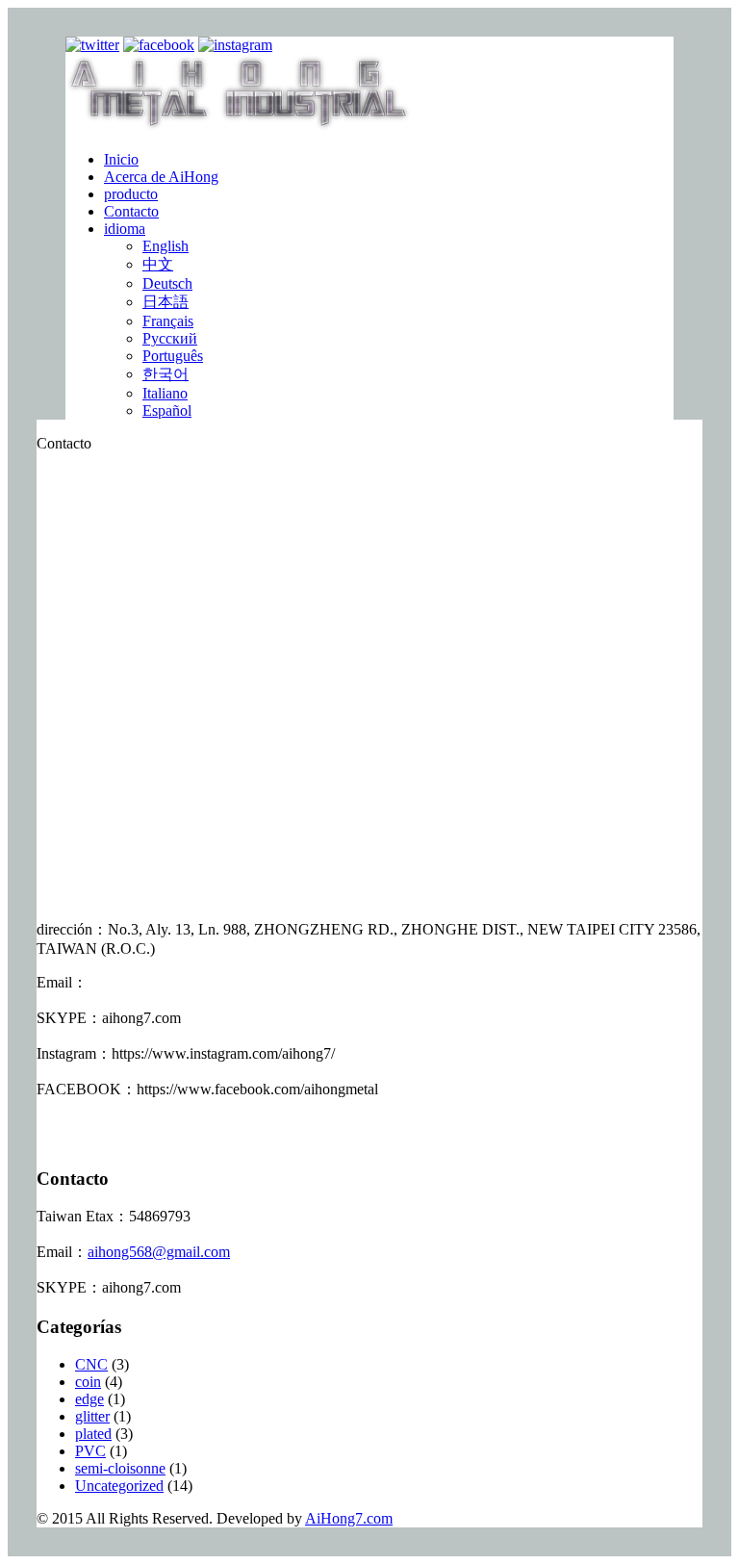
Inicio (121, 159)
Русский (169, 338)
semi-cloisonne (120, 1468)
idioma (124, 228)
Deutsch (167, 283)
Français (167, 321)
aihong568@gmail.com (159, 1252)
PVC (90, 1451)
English (165, 246)
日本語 (165, 302)
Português (172, 355)
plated (93, 1433)
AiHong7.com (349, 1518)
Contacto (131, 211)
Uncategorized (119, 1485)
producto (131, 194)
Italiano (165, 393)
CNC (91, 1364)
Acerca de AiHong (161, 176)
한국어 (165, 374)
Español (166, 410)
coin (88, 1381)
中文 (157, 264)
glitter (92, 1416)
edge (89, 1399)
